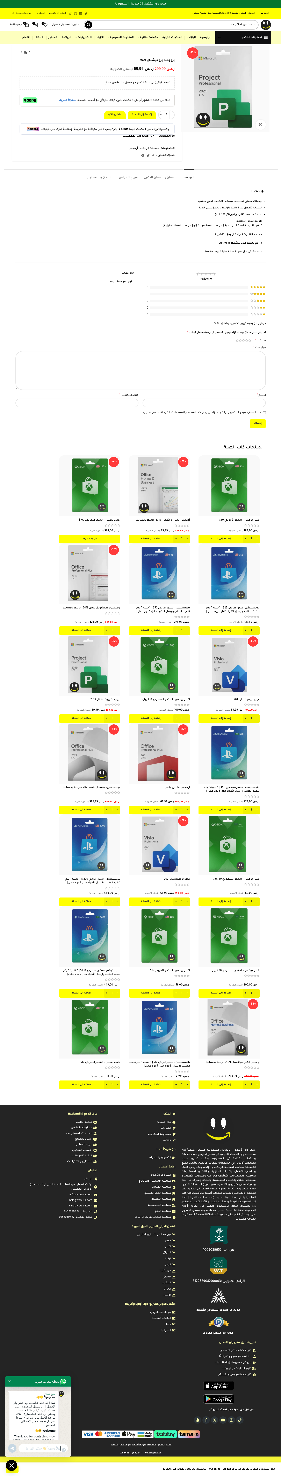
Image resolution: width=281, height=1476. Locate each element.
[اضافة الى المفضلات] (201, 480)
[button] (229, 539)
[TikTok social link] (70, 13)
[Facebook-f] (206, 1420)
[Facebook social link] (153, 155)
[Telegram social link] (142, 155)
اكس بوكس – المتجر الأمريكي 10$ (100, 1062)
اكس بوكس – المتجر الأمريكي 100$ (99, 520)
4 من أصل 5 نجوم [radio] (240, 340)
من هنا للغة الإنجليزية (177, 225)
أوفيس (133, 148)
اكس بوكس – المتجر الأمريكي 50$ (239, 520)
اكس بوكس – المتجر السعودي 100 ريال (166, 699)
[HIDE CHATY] (11, 1465)
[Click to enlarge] (260, 125)
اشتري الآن (115, 114)
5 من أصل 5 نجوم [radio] (237, 340)
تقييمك (260, 340)
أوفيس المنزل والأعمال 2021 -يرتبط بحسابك (233, 1062)
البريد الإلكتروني (128, 395)
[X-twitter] (214, 1420)
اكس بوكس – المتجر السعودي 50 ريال (236, 879)
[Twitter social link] (86, 13)
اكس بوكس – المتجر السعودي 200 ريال (236, 970)
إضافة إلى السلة (142, 114)
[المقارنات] (201, 462)
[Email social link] (80, 13)
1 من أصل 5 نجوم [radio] (249, 340)
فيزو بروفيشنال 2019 (247, 699)
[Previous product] (30, 52)
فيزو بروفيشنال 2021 (177, 879)
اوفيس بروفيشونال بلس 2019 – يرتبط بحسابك (91, 608)
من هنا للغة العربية (210, 225)
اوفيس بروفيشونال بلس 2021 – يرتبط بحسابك (91, 787)
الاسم (261, 395)
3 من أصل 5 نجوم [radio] (243, 340)
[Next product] (22, 52)
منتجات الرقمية (149, 148)
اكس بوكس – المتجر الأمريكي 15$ (170, 970)
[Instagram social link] (75, 13)
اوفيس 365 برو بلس (177, 787)
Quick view (201, 471)
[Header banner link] (140, 4)
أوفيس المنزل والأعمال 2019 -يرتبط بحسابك (163, 520)
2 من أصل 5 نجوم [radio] (246, 340)
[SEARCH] (88, 25)
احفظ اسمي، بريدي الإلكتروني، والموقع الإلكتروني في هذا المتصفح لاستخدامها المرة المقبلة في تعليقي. (202, 412)
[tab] (189, 175)
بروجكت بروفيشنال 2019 (105, 699)
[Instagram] (231, 1420)
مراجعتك (259, 347)
